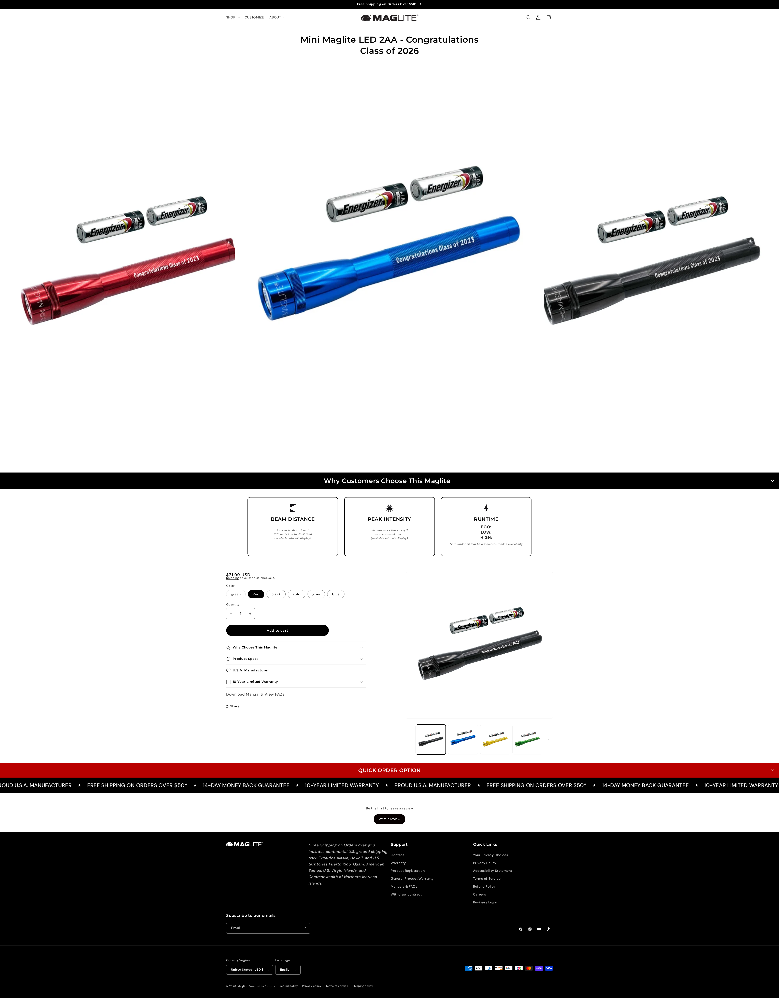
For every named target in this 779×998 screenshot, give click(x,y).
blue (336, 594)
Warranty (398, 863)
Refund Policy (484, 886)
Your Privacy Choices (490, 855)
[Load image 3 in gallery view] (495, 739)
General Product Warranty (412, 878)
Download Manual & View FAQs (255, 694)
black (276, 594)
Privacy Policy (485, 863)
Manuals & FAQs (404, 886)
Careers (479, 894)
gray (316, 594)
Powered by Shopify (262, 986)
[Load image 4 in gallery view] (527, 739)
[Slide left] (410, 739)
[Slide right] (548, 739)
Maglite (242, 986)
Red (256, 594)
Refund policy (289, 986)
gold (296, 594)
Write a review (389, 819)
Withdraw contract (406, 894)
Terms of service (337, 986)
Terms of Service (487, 878)
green (238, 595)
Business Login (485, 902)
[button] (232, 17)
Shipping (232, 578)
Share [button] (234, 706)
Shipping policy (363, 986)
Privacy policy (311, 986)
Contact (397, 855)
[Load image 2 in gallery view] (463, 739)
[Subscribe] (305, 928)
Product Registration (408, 871)
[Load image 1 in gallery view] (431, 739)
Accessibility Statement (492, 871)
